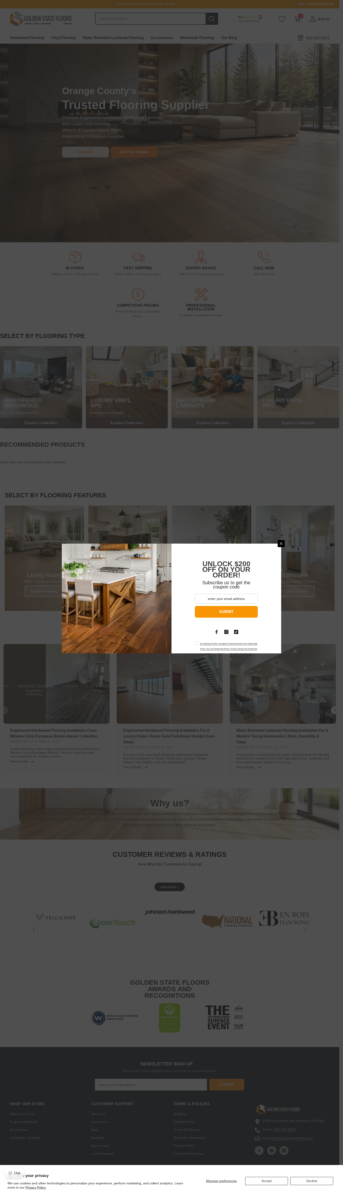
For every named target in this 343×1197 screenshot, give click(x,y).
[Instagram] (226, 632)
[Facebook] (216, 632)
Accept (267, 1181)
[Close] (281, 543)
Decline (311, 1181)
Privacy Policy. (35, 1187)
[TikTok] (236, 632)
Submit (226, 612)
